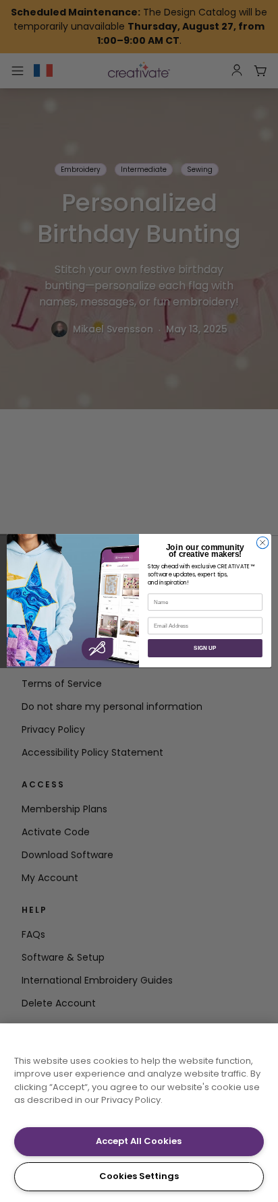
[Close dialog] (262, 543)
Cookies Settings (139, 1176)
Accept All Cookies (139, 1141)
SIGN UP (205, 648)
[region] (139, 1112)
